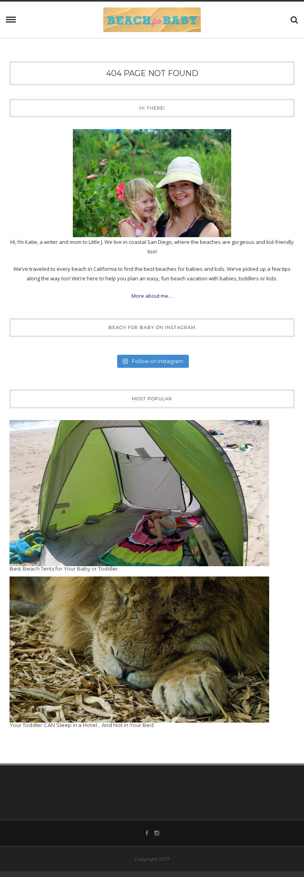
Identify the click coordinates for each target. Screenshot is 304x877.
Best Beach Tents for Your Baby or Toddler (64, 568)
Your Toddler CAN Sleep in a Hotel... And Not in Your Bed (82, 725)
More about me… (152, 295)
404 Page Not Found (152, 73)
